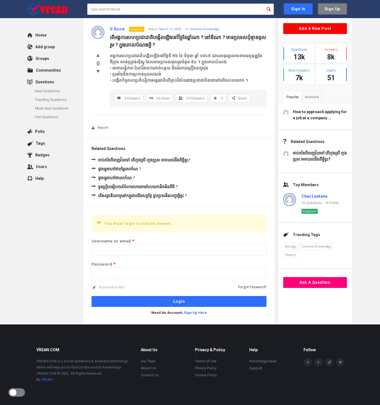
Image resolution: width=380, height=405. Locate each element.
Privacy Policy (205, 368)
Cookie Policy (206, 375)
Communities (48, 70)
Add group (45, 47)
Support (255, 368)
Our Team (148, 361)
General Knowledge (204, 29)
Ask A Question (315, 282)
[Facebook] (307, 362)
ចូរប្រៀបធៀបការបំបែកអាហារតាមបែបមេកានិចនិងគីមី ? (138, 186)
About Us (148, 368)
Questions (44, 82)
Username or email (113, 241)
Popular (293, 97)
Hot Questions (46, 117)
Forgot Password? (252, 287)
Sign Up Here (195, 313)
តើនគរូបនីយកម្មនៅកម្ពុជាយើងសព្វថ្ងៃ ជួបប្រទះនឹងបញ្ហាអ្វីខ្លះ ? (142, 195)
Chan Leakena (314, 196)
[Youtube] (318, 362)
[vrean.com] (55, 9)
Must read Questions (51, 108)
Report (103, 127)
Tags (40, 143)
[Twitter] (340, 362)
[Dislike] (98, 71)
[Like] (98, 55)
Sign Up (332, 9)
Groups (42, 58)
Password (104, 264)
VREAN (47, 379)
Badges (42, 155)
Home (40, 35)
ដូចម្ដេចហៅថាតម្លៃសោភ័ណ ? (119, 168)
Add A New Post (315, 28)
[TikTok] (329, 362)
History (290, 255)
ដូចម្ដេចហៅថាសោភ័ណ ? (116, 177)
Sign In (298, 9)
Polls (40, 131)
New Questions (47, 91)
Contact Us (150, 375)
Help (39, 178)
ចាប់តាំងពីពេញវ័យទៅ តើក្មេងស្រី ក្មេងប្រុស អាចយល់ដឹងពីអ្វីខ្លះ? (144, 159)
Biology (290, 246)
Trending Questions (50, 100)
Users (41, 166)
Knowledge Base (263, 361)
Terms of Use (205, 361)
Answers (312, 97)
